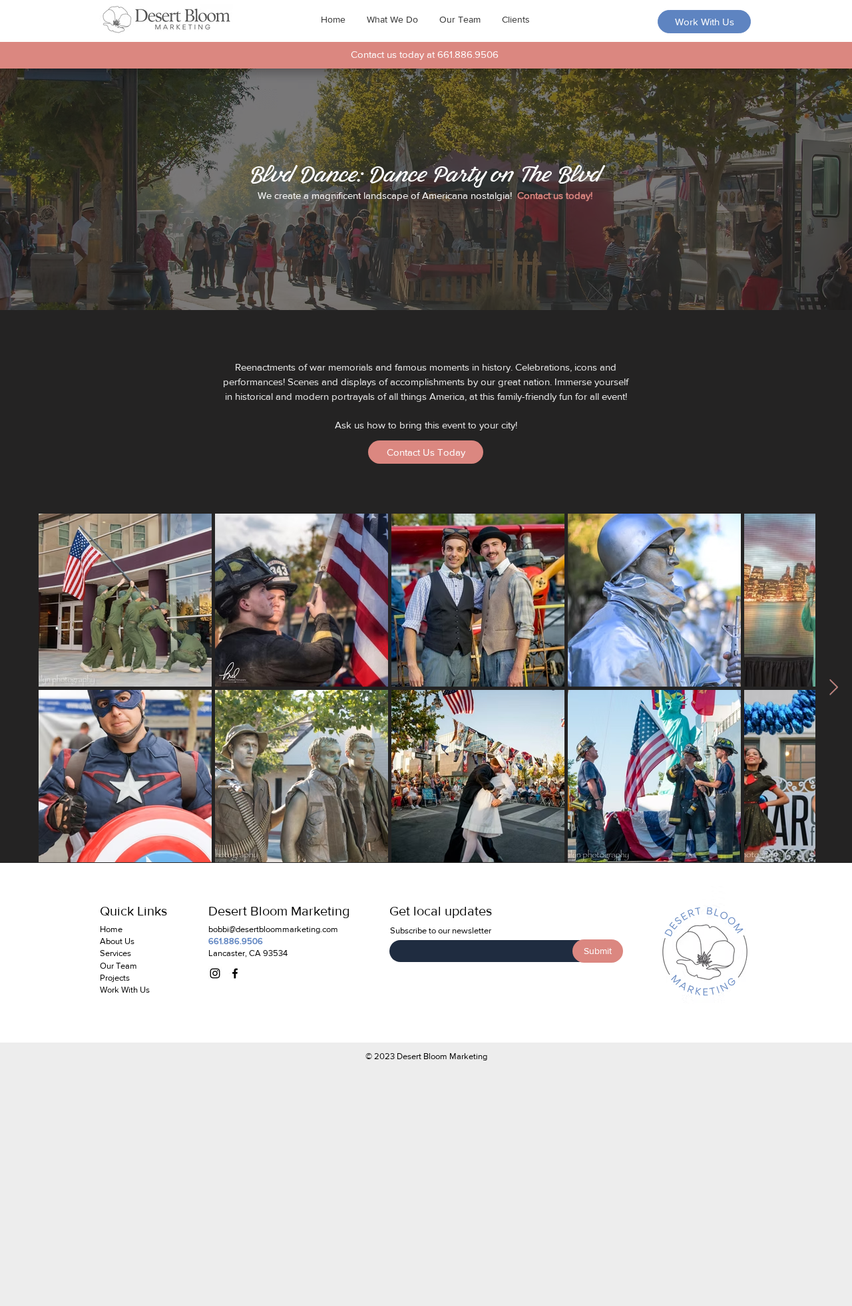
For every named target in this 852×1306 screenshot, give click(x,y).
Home (111, 929)
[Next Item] (834, 687)
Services (115, 953)
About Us (117, 941)
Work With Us (125, 990)
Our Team (118, 966)
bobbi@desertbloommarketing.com (273, 929)
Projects (115, 978)
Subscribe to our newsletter (440, 930)
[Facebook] (235, 973)
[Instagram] (215, 973)
